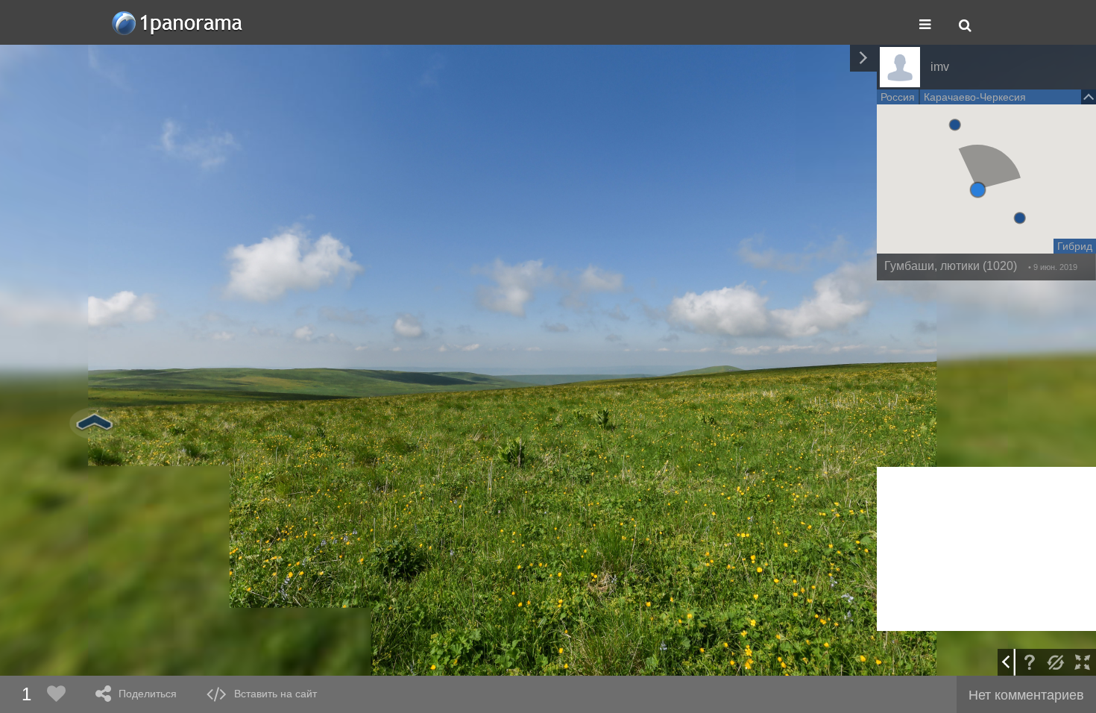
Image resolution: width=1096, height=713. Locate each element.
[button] (978, 190)
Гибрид (1074, 246)
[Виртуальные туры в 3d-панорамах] (178, 22)
